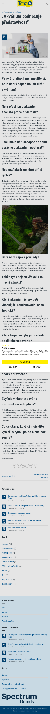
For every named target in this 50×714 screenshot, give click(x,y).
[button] (5, 345)
